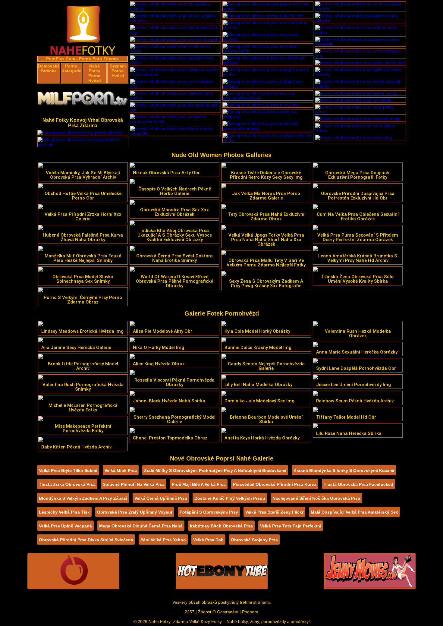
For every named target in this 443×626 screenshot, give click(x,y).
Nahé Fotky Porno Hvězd (94, 73)
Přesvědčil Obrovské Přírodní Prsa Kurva (274, 484)
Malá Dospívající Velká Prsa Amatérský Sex (354, 512)
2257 (189, 611)
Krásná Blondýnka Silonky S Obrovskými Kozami (344, 470)
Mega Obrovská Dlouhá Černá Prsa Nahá (141, 526)
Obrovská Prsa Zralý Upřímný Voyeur (134, 512)
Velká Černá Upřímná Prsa (160, 498)
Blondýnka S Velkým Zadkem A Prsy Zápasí (83, 498)
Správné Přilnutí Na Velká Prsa (134, 484)
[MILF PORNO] (82, 100)
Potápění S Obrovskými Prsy (209, 512)
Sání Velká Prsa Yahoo (163, 539)
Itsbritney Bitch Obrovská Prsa (221, 526)
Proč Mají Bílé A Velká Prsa (199, 484)
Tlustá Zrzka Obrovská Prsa (67, 484)
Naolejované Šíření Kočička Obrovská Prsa (316, 498)
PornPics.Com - (62, 58)
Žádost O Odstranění (218, 611)
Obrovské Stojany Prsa (254, 539)
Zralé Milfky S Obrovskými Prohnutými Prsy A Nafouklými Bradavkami (215, 470)
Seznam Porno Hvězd (118, 71)
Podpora (250, 611)
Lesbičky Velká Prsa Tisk (64, 512)
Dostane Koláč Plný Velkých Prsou (229, 498)
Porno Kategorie (71, 68)
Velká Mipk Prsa (121, 470)
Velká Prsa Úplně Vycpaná (65, 526)
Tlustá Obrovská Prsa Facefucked (358, 484)
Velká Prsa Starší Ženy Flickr (274, 512)
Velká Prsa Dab (208, 539)
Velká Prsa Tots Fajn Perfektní (290, 526)
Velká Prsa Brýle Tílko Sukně (68, 470)
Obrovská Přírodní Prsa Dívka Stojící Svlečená (86, 539)
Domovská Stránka (49, 68)
